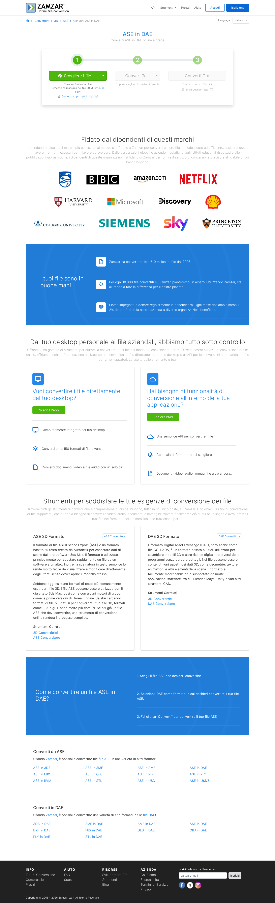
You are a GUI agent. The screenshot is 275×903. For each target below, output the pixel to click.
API (153, 7)
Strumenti (167, 7)
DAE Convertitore (229, 536)
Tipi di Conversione (40, 875)
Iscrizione (237, 7)
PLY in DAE (41, 837)
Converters (42, 20)
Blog (105, 884)
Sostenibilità (150, 880)
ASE (65, 20)
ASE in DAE (198, 768)
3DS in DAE (42, 824)
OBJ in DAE (198, 830)
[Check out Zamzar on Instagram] (198, 885)
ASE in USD (146, 781)
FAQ (67, 875)
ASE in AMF (146, 768)
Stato (68, 880)
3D (56, 20)
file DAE (149, 815)
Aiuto (197, 7)
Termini (207, 84)
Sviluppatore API (114, 875)
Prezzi (185, 7)
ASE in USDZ (199, 781)
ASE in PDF (146, 774)
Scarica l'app (49, 410)
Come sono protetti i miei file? (80, 96)
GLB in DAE (146, 830)
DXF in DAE (42, 830)
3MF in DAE (94, 824)
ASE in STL (93, 781)
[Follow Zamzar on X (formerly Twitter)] (190, 885)
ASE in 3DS (42, 768)
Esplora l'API (163, 417)
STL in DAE (93, 837)
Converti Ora (197, 75)
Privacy (146, 889)
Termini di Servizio (154, 884)
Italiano (240, 20)
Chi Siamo (148, 875)
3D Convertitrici (45, 633)
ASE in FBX (41, 774)
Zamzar (51, 759)
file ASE (105, 759)
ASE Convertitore (114, 536)
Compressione (36, 880)
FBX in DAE (93, 830)
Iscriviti (235, 875)
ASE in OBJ (93, 774)
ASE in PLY (198, 774)
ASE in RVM (42, 781)
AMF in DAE (146, 824)
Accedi (215, 7)
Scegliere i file (77, 75)
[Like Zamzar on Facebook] (182, 885)
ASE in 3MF (94, 768)
